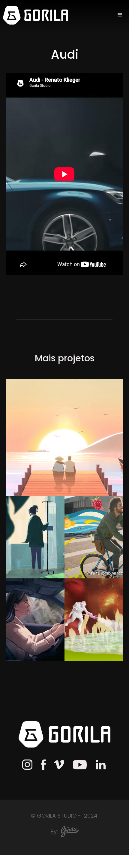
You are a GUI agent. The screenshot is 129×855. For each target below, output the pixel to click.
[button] (120, 15)
